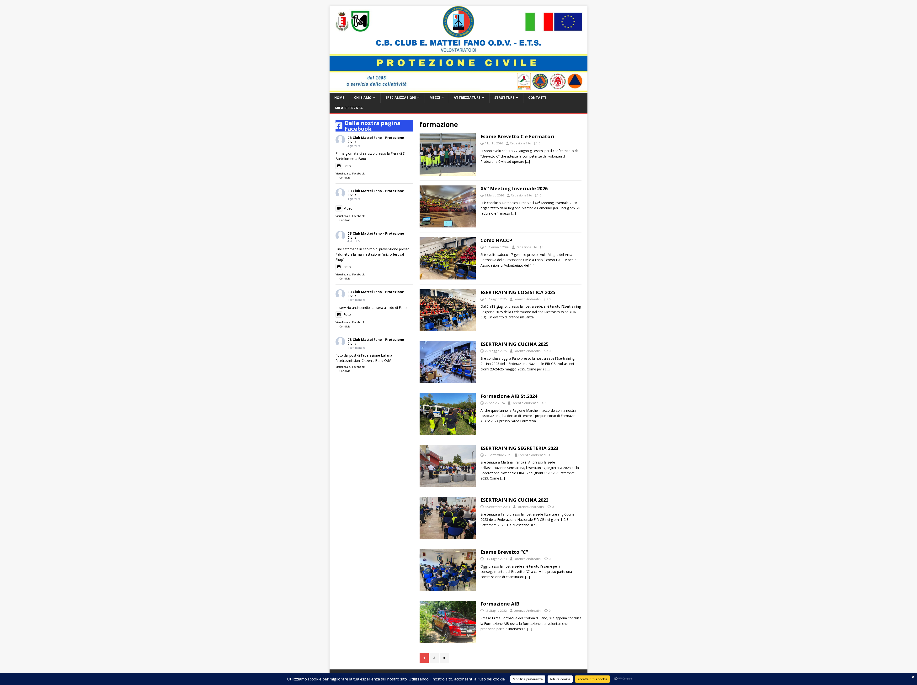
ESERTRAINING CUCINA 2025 (514, 344)
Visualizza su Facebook (350, 173)
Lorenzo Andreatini (527, 299)
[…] (527, 161)
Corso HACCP (496, 240)
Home (339, 97)
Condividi (345, 177)
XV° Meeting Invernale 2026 (514, 188)
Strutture (504, 97)
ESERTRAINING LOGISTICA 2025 (517, 292)
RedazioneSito (520, 143)
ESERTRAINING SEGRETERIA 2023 (519, 448)
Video (348, 208)
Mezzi (435, 97)
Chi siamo (363, 97)
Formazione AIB (499, 604)
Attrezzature (467, 97)
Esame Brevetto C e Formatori (517, 136)
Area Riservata (349, 107)
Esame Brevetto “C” (504, 552)
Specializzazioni (400, 97)
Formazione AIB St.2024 (508, 396)
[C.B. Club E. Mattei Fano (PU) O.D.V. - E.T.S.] (458, 90)
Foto (347, 165)
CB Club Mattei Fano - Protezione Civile (375, 139)
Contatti (537, 97)
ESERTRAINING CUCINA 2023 (514, 500)
